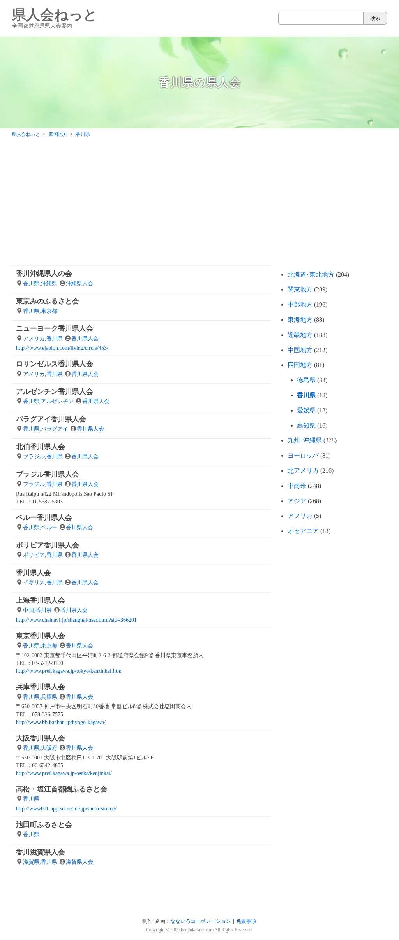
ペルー (49, 527)
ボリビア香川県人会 (47, 545)
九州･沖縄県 (305, 440)
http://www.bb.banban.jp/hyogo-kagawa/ (61, 722)
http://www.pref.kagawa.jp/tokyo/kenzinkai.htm (69, 671)
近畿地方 (300, 334)
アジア (297, 501)
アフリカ (300, 515)
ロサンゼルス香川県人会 (54, 364)
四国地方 (300, 364)
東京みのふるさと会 (47, 301)
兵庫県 (49, 697)
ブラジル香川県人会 (47, 474)
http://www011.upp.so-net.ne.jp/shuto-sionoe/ (66, 808)
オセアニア (303, 531)
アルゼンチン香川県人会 (54, 391)
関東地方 (300, 289)
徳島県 (306, 380)
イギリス (34, 582)
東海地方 (300, 319)
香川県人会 (85, 338)
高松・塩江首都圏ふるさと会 (61, 789)
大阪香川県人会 (40, 738)
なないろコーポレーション (200, 921)
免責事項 (246, 921)
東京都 (49, 311)
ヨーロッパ (303, 455)
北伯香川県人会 (40, 447)
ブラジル (34, 456)
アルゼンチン (57, 401)
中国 (28, 610)
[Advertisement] (199, 203)
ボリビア (34, 555)
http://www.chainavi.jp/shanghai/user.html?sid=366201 (76, 620)
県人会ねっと (54, 18)
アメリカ (34, 338)
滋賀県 (31, 862)
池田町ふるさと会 (44, 824)
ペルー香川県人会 (44, 517)
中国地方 (300, 350)
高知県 (306, 425)
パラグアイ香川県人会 (51, 419)
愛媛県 (306, 410)
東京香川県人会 (40, 636)
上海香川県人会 (40, 600)
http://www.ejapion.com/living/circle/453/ (62, 348)
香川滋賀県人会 (40, 852)
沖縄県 (49, 283)
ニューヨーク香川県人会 (54, 328)
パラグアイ (54, 429)
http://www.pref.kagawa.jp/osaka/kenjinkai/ (64, 773)
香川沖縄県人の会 (44, 273)
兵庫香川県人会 (40, 687)
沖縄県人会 (79, 283)
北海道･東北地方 (311, 274)
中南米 (297, 485)
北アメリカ (303, 470)
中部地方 (300, 304)
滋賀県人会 (79, 862)
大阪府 (49, 748)
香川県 (31, 283)
